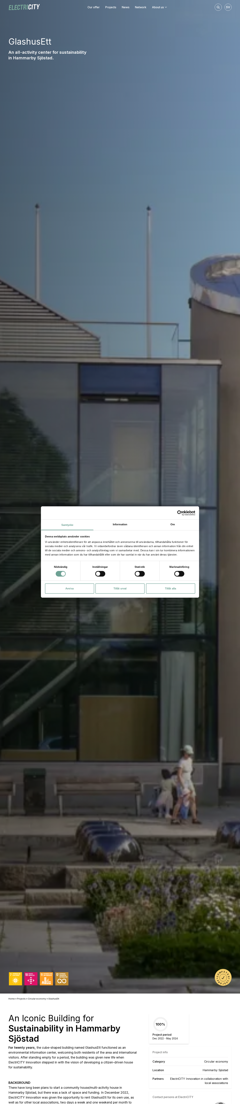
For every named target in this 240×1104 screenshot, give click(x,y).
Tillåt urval (120, 588)
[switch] (100, 574)
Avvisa (69, 588)
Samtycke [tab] (67, 524)
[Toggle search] (218, 7)
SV (228, 7)
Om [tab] (172, 524)
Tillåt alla (170, 588)
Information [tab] (120, 524)
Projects (21, 998)
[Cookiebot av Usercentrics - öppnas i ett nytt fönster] (179, 512)
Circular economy (37, 998)
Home (11, 998)
